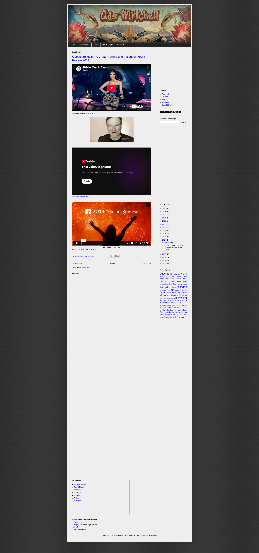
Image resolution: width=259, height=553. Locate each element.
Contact (120, 45)
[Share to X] (113, 256)
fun (172, 289)
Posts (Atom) (86, 267)
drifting (167, 287)
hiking (169, 292)
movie (173, 303)
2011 (164, 260)
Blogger (154, 536)
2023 (164, 212)
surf (175, 310)
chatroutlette (164, 284)
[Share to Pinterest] (118, 256)
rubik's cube (177, 307)
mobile (184, 300)
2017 (164, 231)
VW (174, 314)
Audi (185, 276)
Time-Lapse (164, 312)
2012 (164, 257)
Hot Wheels (182, 292)
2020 (164, 221)
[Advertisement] (180, 68)
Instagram (165, 102)
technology (182, 310)
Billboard (179, 278)
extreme (182, 286)
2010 (164, 264)
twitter (185, 312)
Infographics (84, 45)
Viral (161, 315)
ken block (163, 298)
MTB (179, 303)
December (168, 243)
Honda (174, 292)
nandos (184, 303)
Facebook (165, 94)
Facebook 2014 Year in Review (84, 250)
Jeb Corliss (183, 295)
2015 (164, 237)
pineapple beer (174, 305)
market (173, 298)
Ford (168, 290)
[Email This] (108, 256)
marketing (181, 297)
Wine (185, 314)
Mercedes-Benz (168, 300)
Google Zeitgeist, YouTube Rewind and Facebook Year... (173, 247)
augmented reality (167, 279)
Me (161, 300)
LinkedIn (165, 97)
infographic (164, 295)
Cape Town (175, 281)
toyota (171, 312)
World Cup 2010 (171, 317)
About (95, 45)
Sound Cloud (167, 105)
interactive (173, 295)
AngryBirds (163, 276)
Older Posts (147, 264)
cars (185, 281)
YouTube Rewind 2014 (81, 197)
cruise (185, 284)
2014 (164, 240)
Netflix (162, 305)
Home (72, 45)
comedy (179, 284)
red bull (170, 307)
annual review (82, 256)
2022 (164, 215)
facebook (163, 290)
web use (91, 256)
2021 (164, 218)
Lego (168, 298)
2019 (164, 224)
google (184, 290)
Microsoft (178, 300)
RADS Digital (107, 45)
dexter (162, 287)
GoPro (162, 292)
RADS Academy (80, 484)
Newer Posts (77, 264)
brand (163, 281)
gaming (178, 290)
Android (184, 274)
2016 (164, 234)
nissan (166, 305)
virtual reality (168, 314)
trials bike (178, 312)
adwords (177, 274)
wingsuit (162, 317)
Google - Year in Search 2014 (83, 113)
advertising (166, 273)
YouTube (165, 99)
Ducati (174, 287)
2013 (164, 254)
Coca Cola (172, 284)
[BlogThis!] (110, 256)
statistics (169, 310)
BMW (185, 278)
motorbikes (164, 303)
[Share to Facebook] (115, 256)
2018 (164, 227)
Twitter (76, 498)
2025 (164, 208)
